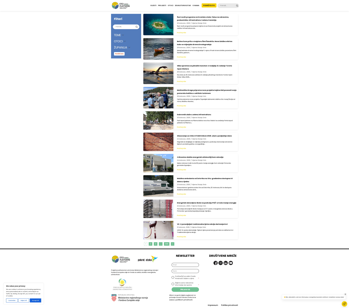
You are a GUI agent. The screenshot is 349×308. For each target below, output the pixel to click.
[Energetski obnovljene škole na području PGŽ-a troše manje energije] (158, 209)
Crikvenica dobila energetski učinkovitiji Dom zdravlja (200, 157)
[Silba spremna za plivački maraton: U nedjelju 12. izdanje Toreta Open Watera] (158, 73)
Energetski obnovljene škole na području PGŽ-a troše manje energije (206, 203)
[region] (24, 293)
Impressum (213, 305)
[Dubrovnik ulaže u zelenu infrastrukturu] (158, 120)
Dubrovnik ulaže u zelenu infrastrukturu (194, 114)
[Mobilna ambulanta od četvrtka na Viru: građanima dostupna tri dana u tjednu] (158, 186)
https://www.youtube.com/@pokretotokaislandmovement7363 (231, 263)
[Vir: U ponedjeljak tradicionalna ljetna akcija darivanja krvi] (158, 230)
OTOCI (170, 5)
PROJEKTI (162, 5)
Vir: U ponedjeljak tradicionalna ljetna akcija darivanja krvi (202, 224)
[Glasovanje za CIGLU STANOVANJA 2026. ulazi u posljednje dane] (158, 142)
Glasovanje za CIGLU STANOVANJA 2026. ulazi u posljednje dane (204, 136)
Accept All (35, 300)
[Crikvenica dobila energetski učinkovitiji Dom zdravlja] (158, 163)
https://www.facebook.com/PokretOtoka (215, 263)
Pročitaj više (181, 33)
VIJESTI (153, 5)
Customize (11, 300)
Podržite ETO (209, 5)
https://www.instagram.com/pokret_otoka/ (220, 263)
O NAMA (195, 5)
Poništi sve (119, 54)
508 (166, 244)
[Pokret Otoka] (120, 5)
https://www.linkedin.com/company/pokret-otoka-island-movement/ (226, 263)
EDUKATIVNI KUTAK (183, 5)
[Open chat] (344, 304)
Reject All (24, 300)
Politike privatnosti (229, 305)
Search (237, 5)
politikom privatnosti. (184, 300)
